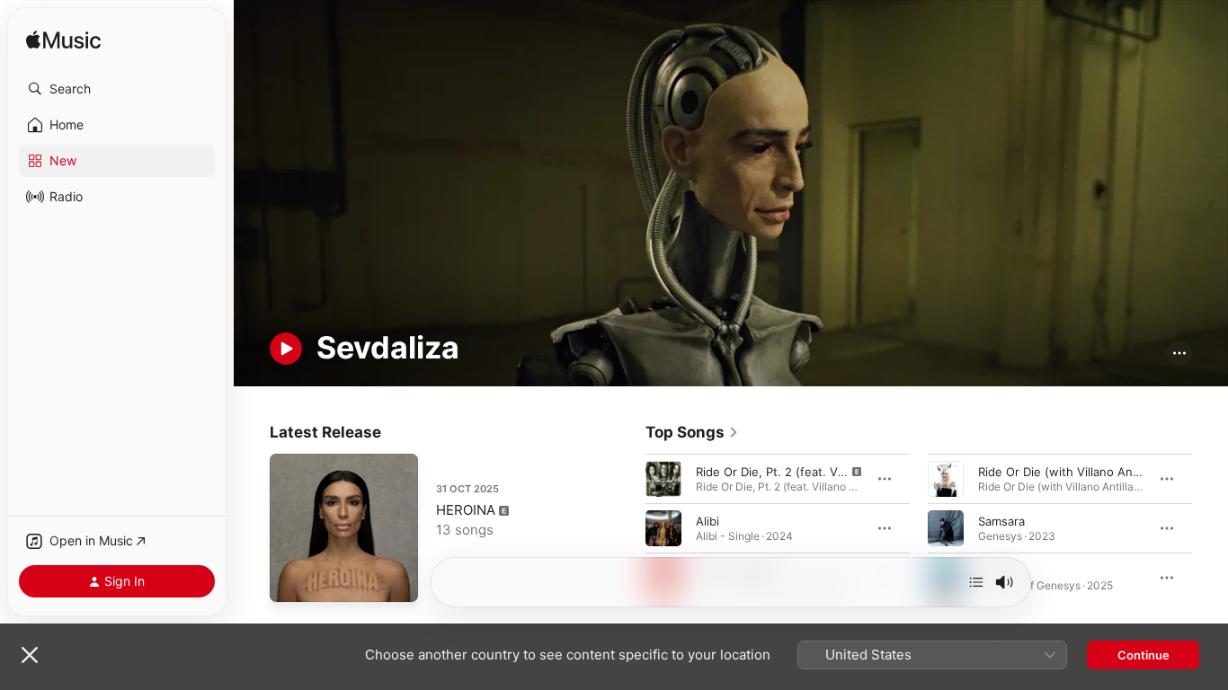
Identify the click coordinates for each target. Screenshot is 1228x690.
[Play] (286, 348)
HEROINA (465, 509)
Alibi (707, 521)
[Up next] (976, 582)
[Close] (30, 655)
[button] (117, 89)
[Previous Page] (627, 528)
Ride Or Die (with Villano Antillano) (1074, 471)
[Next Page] (1210, 528)
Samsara (1001, 521)
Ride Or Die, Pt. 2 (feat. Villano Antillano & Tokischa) (841, 471)
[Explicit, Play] (663, 479)
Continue (1143, 655)
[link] (692, 432)
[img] (63, 41)
